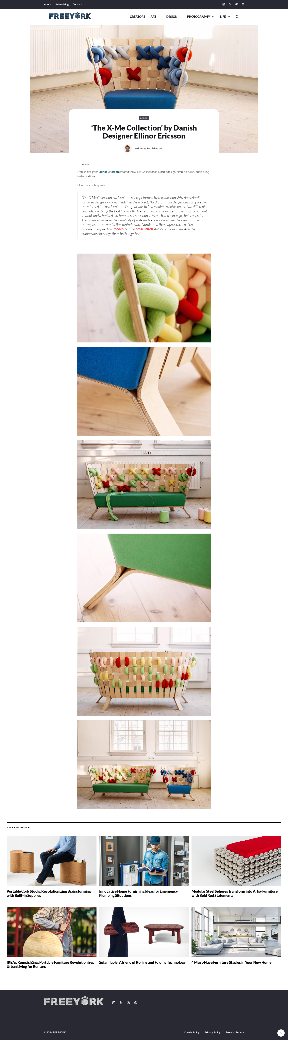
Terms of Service (235, 1032)
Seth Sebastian (154, 148)
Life (223, 16)
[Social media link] (223, 4)
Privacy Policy (212, 1032)
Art (153, 16)
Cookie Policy (191, 1032)
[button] (236, 17)
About (47, 4)
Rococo (118, 229)
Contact (77, 4)
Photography (198, 16)
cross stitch (144, 229)
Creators (137, 16)
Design (171, 16)
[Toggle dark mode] (281, 1033)
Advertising (62, 4)
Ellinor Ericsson (108, 171)
